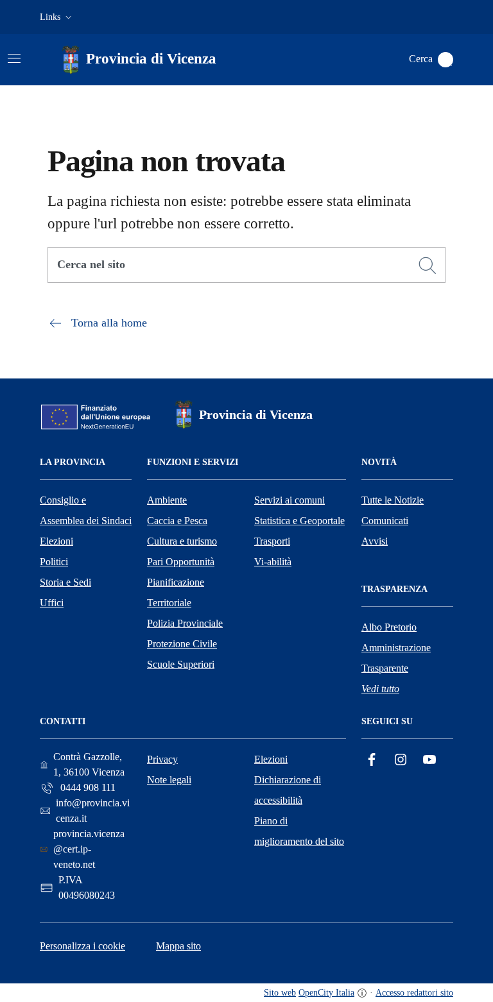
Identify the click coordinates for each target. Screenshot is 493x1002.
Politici (54, 561)
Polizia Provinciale (185, 623)
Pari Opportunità (180, 561)
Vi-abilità (272, 561)
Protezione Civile (182, 643)
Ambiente (167, 500)
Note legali (169, 779)
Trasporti (272, 541)
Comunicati (384, 520)
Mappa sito (178, 945)
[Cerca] (427, 265)
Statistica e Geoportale (299, 520)
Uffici (52, 602)
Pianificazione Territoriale (175, 592)
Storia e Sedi (65, 582)
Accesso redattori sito (414, 993)
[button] (57, 17)
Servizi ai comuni (289, 500)
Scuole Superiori (180, 664)
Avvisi (374, 541)
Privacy (162, 759)
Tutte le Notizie (392, 500)
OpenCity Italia (326, 993)
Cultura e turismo (182, 541)
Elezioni (56, 541)
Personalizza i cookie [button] (82, 945)
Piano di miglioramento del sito (299, 831)
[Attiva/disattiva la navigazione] (14, 58)
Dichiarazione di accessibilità (287, 790)
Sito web (280, 993)
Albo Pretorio (389, 627)
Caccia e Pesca (177, 520)
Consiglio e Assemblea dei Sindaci (86, 510)
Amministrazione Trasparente (396, 658)
